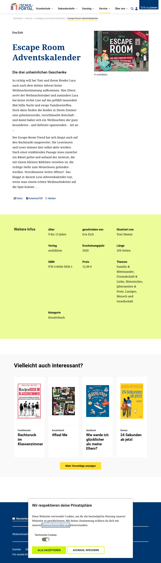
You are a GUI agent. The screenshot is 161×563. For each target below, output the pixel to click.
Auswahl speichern (86, 550)
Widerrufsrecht (20, 534)
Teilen (19, 198)
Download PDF (35, 198)
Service (28, 18)
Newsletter (22, 518)
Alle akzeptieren (49, 550)
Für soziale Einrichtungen (26, 554)
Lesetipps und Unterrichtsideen (50, 18)
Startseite (17, 18)
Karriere (16, 549)
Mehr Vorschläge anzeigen (80, 465)
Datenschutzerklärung (55, 525)
